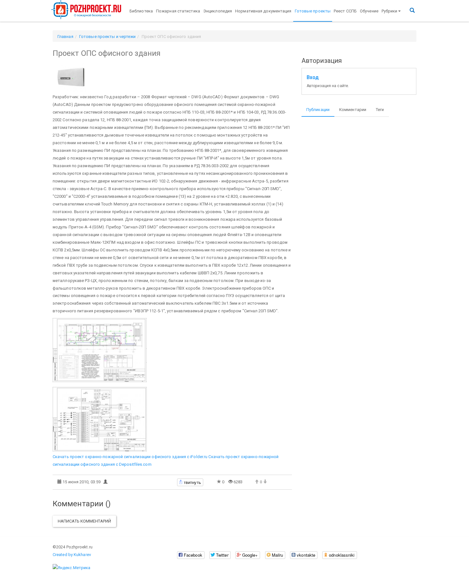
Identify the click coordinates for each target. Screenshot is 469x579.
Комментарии (352, 109)
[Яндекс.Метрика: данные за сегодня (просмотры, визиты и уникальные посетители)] (71, 568)
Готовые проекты (313, 11)
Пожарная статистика (178, 11)
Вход (313, 77)
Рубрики (390, 11)
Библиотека (141, 11)
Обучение (369, 11)
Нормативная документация (263, 11)
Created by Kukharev (72, 554)
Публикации (318, 109)
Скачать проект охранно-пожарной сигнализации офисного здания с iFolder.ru (130, 456)
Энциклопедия (217, 11)
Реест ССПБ (345, 11)
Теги (380, 109)
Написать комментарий (84, 521)
